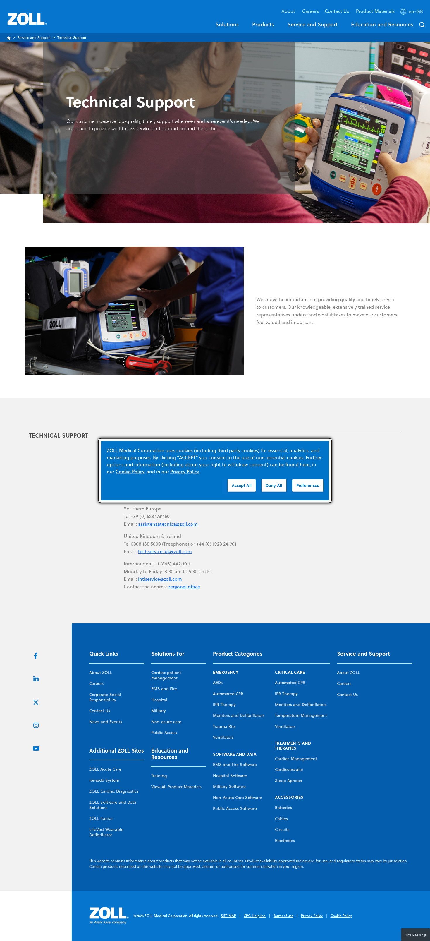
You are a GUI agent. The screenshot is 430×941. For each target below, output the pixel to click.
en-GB (416, 11)
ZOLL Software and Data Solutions (112, 804)
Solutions (227, 24)
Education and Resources (382, 24)
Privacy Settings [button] (415, 935)
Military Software (229, 786)
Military (158, 711)
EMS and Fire (164, 689)
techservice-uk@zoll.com (165, 551)
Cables (281, 819)
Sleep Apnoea (288, 781)
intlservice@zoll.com (160, 579)
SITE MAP (228, 915)
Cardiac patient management (166, 675)
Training (159, 776)
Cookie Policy (341, 915)
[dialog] (215, 470)
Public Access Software (235, 808)
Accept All (242, 485)
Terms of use (283, 915)
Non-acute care (166, 722)
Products (263, 24)
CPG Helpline (255, 915)
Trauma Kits (224, 726)
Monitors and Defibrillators (238, 715)
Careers (310, 11)
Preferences (307, 485)
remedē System (104, 780)
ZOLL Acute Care (105, 769)
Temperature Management (301, 715)
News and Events (105, 722)
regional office (184, 586)
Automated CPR (228, 694)
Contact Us (99, 711)
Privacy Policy (312, 915)
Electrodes (285, 841)
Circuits (282, 829)
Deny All (274, 485)
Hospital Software (230, 776)
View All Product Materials (176, 787)
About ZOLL (100, 673)
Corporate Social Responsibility (105, 697)
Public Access (164, 733)
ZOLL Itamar (101, 818)
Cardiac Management (296, 759)
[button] (412, 12)
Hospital (159, 700)
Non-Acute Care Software (237, 798)
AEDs (218, 682)
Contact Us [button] (337, 11)
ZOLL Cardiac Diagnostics (113, 791)
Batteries (283, 807)
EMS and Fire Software (235, 764)
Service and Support (313, 24)
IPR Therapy (224, 704)
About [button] (288, 11)
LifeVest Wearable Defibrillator (106, 832)
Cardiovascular (289, 769)
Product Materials (375, 11)
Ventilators (223, 737)
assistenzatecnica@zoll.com (168, 524)
